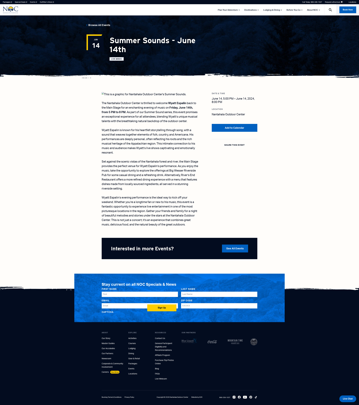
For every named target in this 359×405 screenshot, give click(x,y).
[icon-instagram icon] (234, 397)
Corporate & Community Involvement (112, 365)
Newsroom (106, 359)
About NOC (312, 10)
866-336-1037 (224, 397)
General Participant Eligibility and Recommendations (163, 346)
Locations (352, 2)
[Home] (10, 9)
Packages (6, 2)
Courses (132, 343)
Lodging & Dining (271, 10)
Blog (157, 369)
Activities (132, 338)
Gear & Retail (134, 359)
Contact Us (160, 338)
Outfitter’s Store (46, 2)
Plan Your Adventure (228, 10)
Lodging (131, 349)
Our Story (106, 338)
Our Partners (107, 354)
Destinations (250, 10)
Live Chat (348, 399)
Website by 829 (196, 397)
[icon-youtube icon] (245, 397)
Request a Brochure (332, 2)
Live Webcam (161, 379)
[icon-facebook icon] (239, 397)
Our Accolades (108, 349)
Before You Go (293, 10)
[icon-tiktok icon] (256, 397)
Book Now (348, 10)
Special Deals (20, 2)
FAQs (157, 374)
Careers (110, 372)
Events (32, 2)
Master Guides (108, 343)
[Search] (330, 9)
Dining (131, 354)
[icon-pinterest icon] (250, 397)
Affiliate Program (162, 355)
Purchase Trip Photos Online (164, 362)
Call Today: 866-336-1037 (312, 2)
